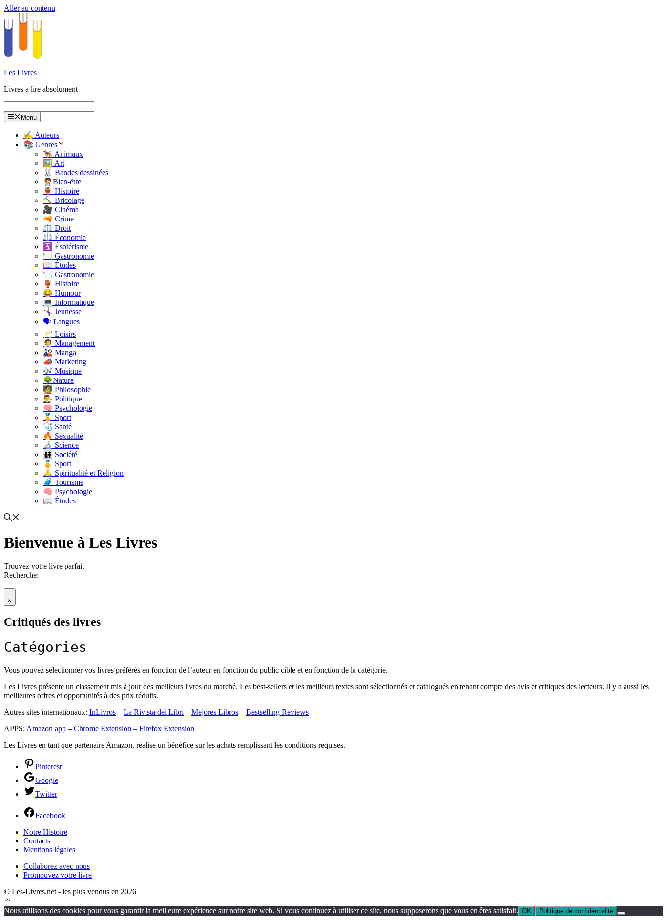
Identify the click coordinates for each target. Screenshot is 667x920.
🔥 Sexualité (63, 436)
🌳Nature (58, 380)
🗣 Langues (61, 322)
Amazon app (46, 728)
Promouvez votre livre (57, 875)
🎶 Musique (62, 371)
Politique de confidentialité (576, 911)
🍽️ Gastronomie (68, 256)
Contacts (36, 841)
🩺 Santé (57, 426)
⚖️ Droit (57, 228)
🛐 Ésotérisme (65, 246)
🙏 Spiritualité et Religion (83, 473)
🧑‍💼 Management (69, 343)
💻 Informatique (68, 302)
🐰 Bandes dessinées (75, 172)
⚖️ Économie (64, 237)
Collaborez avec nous (56, 866)
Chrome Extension (102, 728)
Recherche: (21, 575)
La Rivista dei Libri (154, 712)
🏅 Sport (57, 417)
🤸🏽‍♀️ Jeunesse (62, 311)
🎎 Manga (59, 352)
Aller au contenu (29, 8)
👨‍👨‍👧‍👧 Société (60, 454)
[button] (8, 901)
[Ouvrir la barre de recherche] (12, 518)
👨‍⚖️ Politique (62, 399)
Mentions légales (49, 849)
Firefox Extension (166, 728)
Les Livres (20, 72)
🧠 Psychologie (67, 408)
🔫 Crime (58, 219)
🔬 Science (61, 445)
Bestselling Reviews (277, 712)
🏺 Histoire (61, 191)
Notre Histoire (45, 832)
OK (526, 911)
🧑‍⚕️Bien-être (62, 182)
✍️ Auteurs (41, 135)
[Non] (621, 913)
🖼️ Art (53, 163)
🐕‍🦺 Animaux (63, 154)
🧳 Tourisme (63, 482)
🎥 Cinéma (61, 209)
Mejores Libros (214, 712)
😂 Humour (62, 293)
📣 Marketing (64, 362)
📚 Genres (40, 144)
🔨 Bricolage (63, 200)
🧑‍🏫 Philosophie (67, 389)
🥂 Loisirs (59, 334)
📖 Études (59, 265)
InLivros (102, 712)
